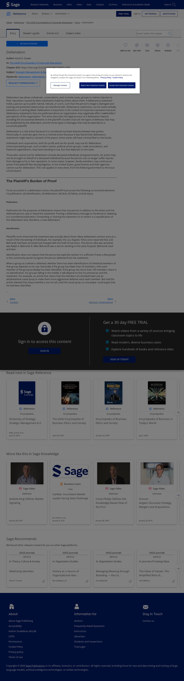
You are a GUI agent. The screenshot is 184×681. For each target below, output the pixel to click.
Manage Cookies (60, 85)
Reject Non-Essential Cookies (93, 85)
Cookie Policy (117, 77)
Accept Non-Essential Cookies (122, 85)
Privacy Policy (106, 77)
